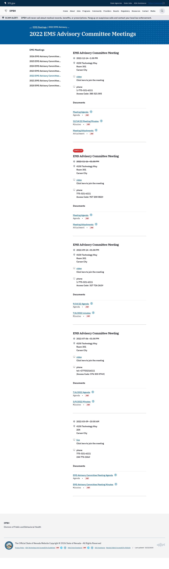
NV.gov (11, 3)
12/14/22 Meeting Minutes (86, 121)
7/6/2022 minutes (82, 313)
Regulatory (125, 11)
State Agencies (116, 3)
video (79, 76)
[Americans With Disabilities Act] (91, 112)
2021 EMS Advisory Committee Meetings (44, 80)
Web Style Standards (75, 548)
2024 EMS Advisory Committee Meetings (44, 66)
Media (152, 11)
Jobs (78, 11)
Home (65, 11)
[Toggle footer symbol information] (161, 545)
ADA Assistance (140, 3)
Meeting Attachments (83, 130)
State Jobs (128, 3)
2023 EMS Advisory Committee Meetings (44, 71)
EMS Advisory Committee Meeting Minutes (93, 484)
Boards (116, 11)
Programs (86, 11)
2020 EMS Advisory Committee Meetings (44, 85)
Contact (145, 11)
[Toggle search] (162, 11)
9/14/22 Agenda (81, 303)
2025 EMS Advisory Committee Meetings (44, 61)
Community (97, 11)
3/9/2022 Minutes (81, 401)
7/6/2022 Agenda (81, 392)
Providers (107, 11)
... (30, 27)
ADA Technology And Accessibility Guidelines (40, 548)
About (72, 11)
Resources (136, 11)
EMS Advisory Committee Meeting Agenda (93, 475)
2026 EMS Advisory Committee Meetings (44, 56)
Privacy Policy (19, 548)
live (78, 440)
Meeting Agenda (80, 112)
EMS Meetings (40, 27)
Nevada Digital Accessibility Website (118, 548)
